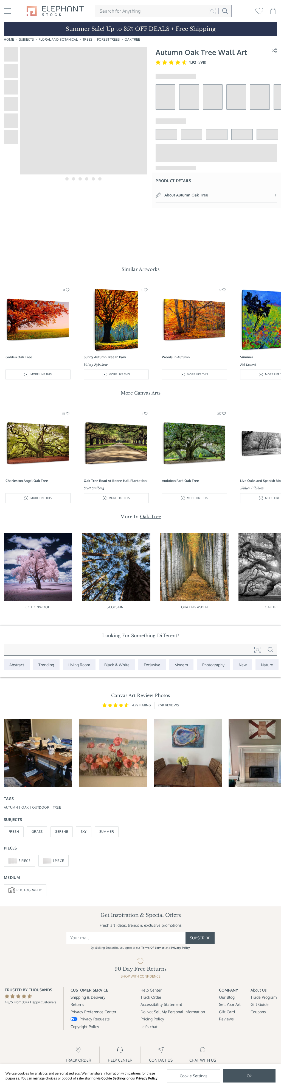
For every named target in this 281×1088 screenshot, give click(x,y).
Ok (249, 1075)
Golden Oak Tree (18, 357)
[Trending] (46, 664)
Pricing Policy (152, 1019)
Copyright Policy (85, 1026)
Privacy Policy (147, 1078)
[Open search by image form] (212, 11)
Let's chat (149, 1026)
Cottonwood (38, 607)
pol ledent (248, 364)
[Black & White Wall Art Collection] (117, 664)
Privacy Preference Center (93, 1011)
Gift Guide (260, 1004)
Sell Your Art (230, 1004)
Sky (84, 831)
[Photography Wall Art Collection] (213, 664)
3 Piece (24, 861)
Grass (37, 831)
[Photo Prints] (242, 664)
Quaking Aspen (194, 607)
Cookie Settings (113, 1078)
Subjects (26, 39)
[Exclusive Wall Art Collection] (152, 664)
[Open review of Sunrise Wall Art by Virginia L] (113, 753)
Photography (29, 890)
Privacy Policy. (180, 947)
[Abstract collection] (17, 664)
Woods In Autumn (176, 357)
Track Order (150, 997)
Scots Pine (116, 607)
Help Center (151, 990)
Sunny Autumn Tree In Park (105, 357)
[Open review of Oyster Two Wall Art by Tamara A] (188, 753)
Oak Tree (132, 39)
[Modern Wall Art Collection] (181, 664)
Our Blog (227, 997)
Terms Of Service (153, 947)
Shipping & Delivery (88, 997)
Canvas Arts (147, 393)
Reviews (226, 1019)
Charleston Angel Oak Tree (26, 481)
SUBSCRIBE (200, 938)
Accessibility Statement (161, 1004)
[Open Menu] (7, 11)
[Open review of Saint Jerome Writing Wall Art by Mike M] (38, 753)
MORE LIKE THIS (41, 374)
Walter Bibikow (251, 488)
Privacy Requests (95, 1019)
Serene (61, 831)
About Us (259, 990)
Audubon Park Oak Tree (180, 481)
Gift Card (227, 1011)
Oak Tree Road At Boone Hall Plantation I (116, 481)
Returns (77, 1004)
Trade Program (264, 997)
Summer (106, 831)
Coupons (258, 1011)
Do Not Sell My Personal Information (172, 1011)
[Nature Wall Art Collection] (267, 664)
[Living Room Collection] (79, 664)
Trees (87, 39)
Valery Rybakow (96, 364)
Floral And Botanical (58, 39)
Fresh (14, 831)
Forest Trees (108, 39)
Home (9, 39)
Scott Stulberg (94, 488)
